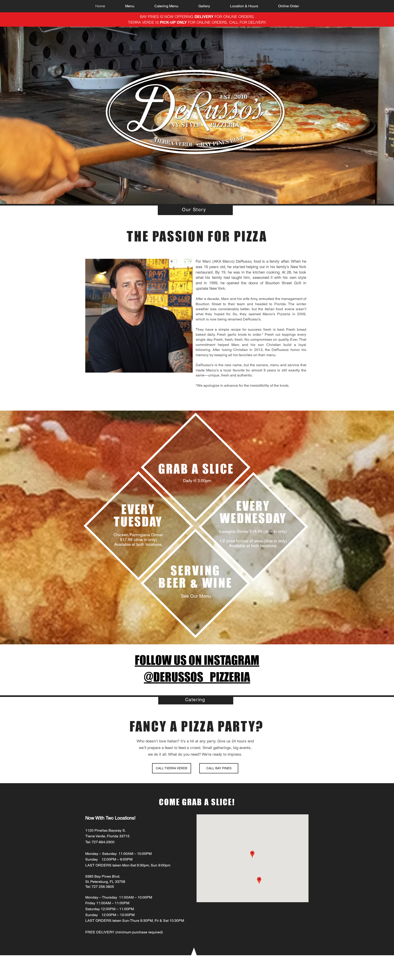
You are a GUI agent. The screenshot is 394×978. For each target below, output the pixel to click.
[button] (129, 6)
